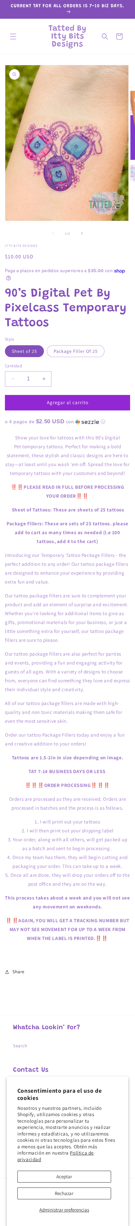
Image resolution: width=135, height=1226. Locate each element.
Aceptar (64, 1176)
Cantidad (13, 366)
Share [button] (18, 972)
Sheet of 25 (24, 351)
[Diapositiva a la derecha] (82, 233)
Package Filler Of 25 (76, 351)
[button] (13, 36)
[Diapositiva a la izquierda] (53, 233)
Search (20, 1046)
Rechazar (64, 1193)
